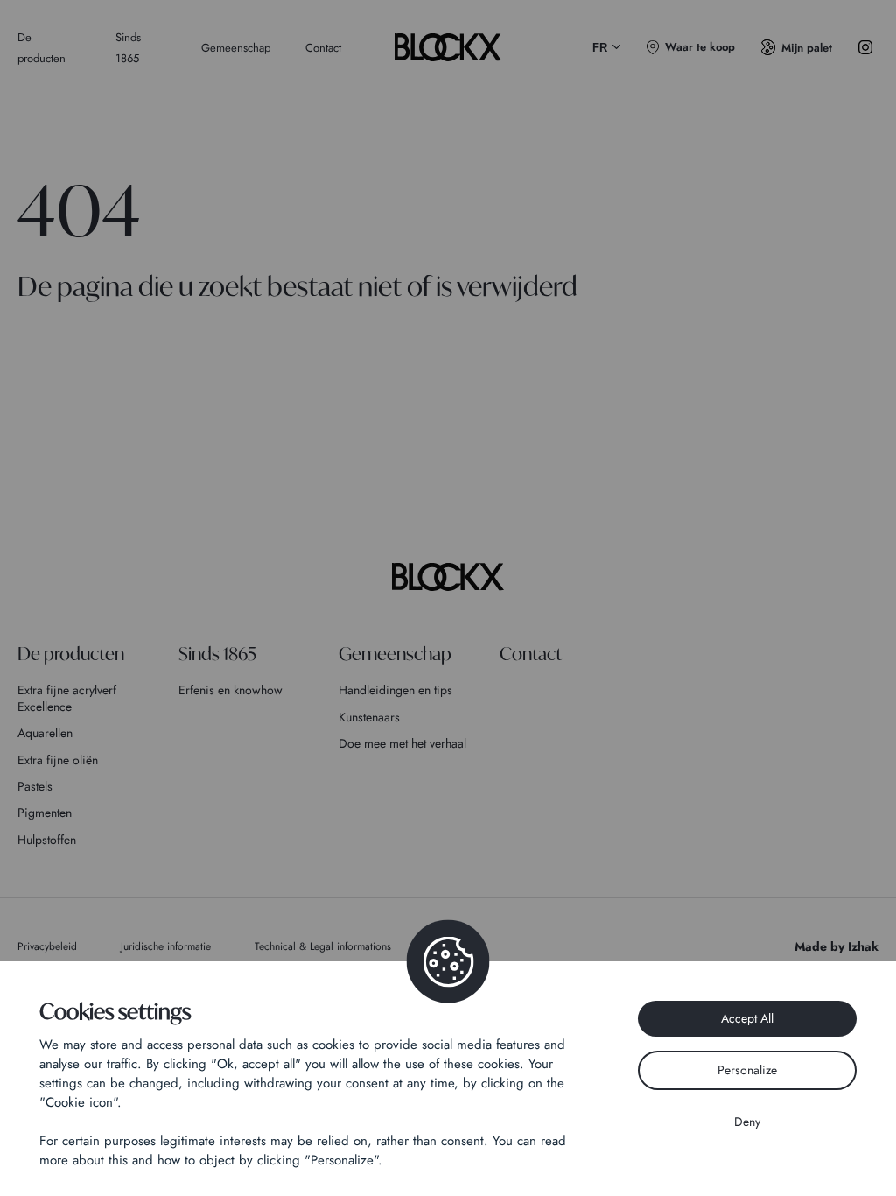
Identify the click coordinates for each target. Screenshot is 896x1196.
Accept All (747, 1018)
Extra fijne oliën (58, 760)
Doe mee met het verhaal (402, 743)
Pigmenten (45, 812)
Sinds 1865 (217, 653)
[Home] (448, 577)
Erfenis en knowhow (230, 690)
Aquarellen (45, 733)
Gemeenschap (235, 47)
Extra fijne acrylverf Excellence (67, 697)
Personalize (747, 1070)
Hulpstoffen (47, 839)
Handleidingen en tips (395, 690)
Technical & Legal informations (323, 946)
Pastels (35, 786)
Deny (747, 1121)
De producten (71, 653)
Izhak (863, 946)
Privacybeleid (47, 946)
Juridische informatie (166, 946)
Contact (323, 47)
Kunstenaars (369, 717)
